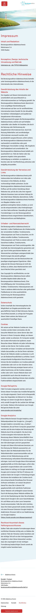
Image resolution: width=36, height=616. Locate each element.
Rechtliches (22, 603)
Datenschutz (5, 603)
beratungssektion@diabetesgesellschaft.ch (14, 587)
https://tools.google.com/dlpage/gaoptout (16, 517)
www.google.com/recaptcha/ (11, 410)
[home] (28, 3)
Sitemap (3, 606)
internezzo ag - (6, 65)
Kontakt (13, 603)
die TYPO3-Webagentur (19, 65)
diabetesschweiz (10, 575)
